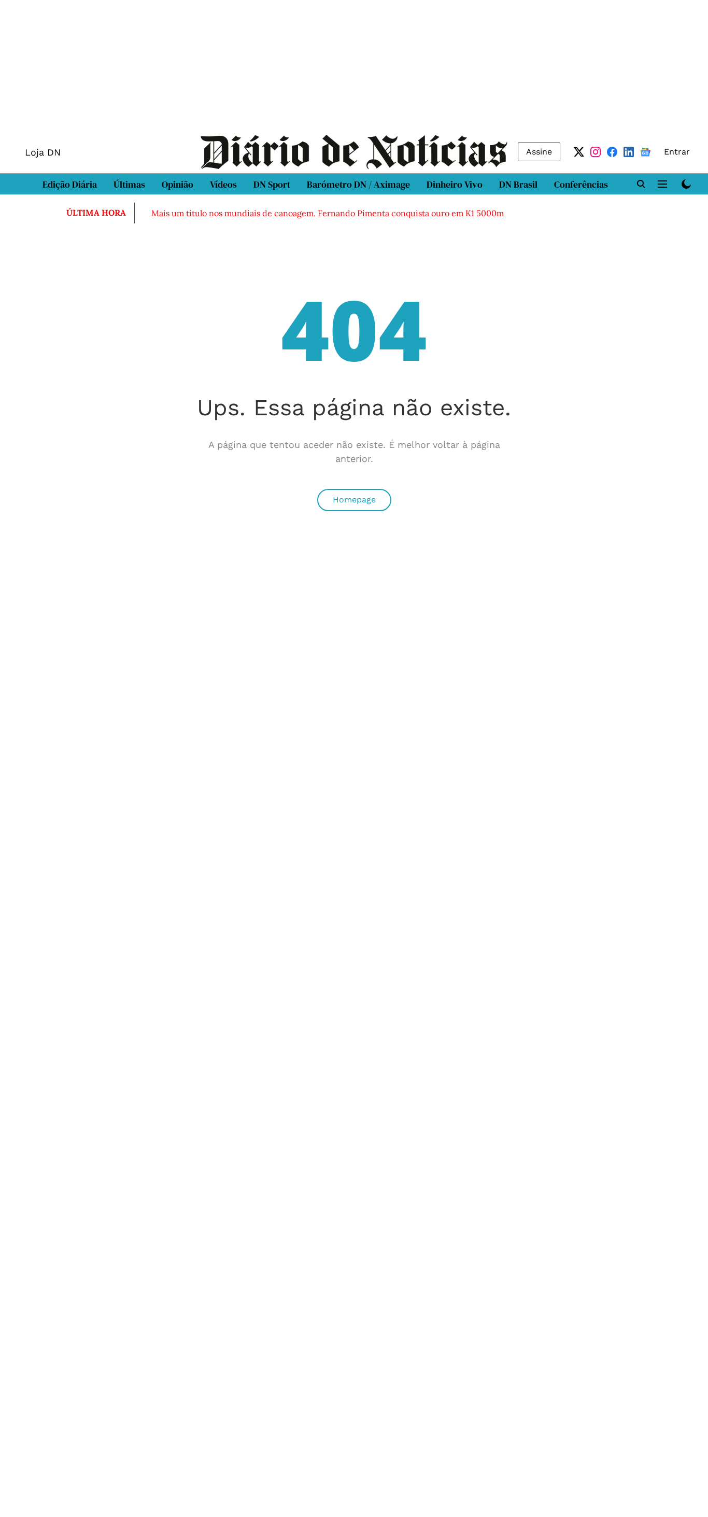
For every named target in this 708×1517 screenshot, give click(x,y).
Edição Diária (70, 184)
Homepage (354, 499)
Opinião (177, 184)
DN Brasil (518, 184)
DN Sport (271, 184)
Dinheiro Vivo (455, 184)
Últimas (129, 184)
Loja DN (43, 152)
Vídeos (223, 184)
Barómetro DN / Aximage (358, 184)
